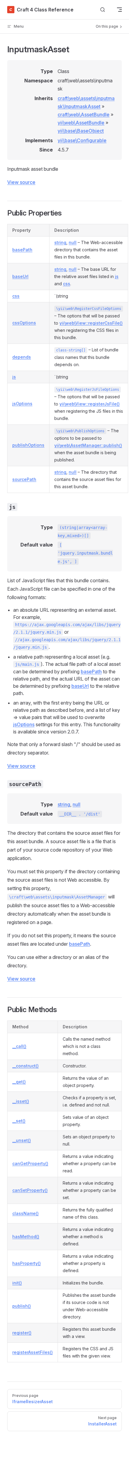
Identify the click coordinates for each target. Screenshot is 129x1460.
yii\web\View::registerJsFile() (89, 403)
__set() (19, 1120)
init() (17, 1282)
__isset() (20, 1101)
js (116, 276)
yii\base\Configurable (82, 140)
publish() (21, 1305)
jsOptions (22, 403)
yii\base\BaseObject (81, 131)
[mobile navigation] (119, 9)
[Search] (102, 10)
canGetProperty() (30, 1163)
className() (25, 1213)
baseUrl (20, 276)
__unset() (21, 1140)
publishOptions (28, 445)
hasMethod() (25, 1236)
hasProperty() (26, 1263)
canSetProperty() (30, 1190)
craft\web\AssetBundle (84, 115)
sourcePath (24, 479)
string (60, 242)
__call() (19, 1046)
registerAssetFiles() (32, 1352)
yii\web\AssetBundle (81, 123)
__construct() (25, 1065)
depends (21, 357)
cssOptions (24, 322)
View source (21, 182)
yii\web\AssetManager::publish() (88, 445)
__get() (19, 1081)
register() (22, 1332)
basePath (22, 249)
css (66, 283)
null (72, 242)
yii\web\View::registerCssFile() (91, 323)
